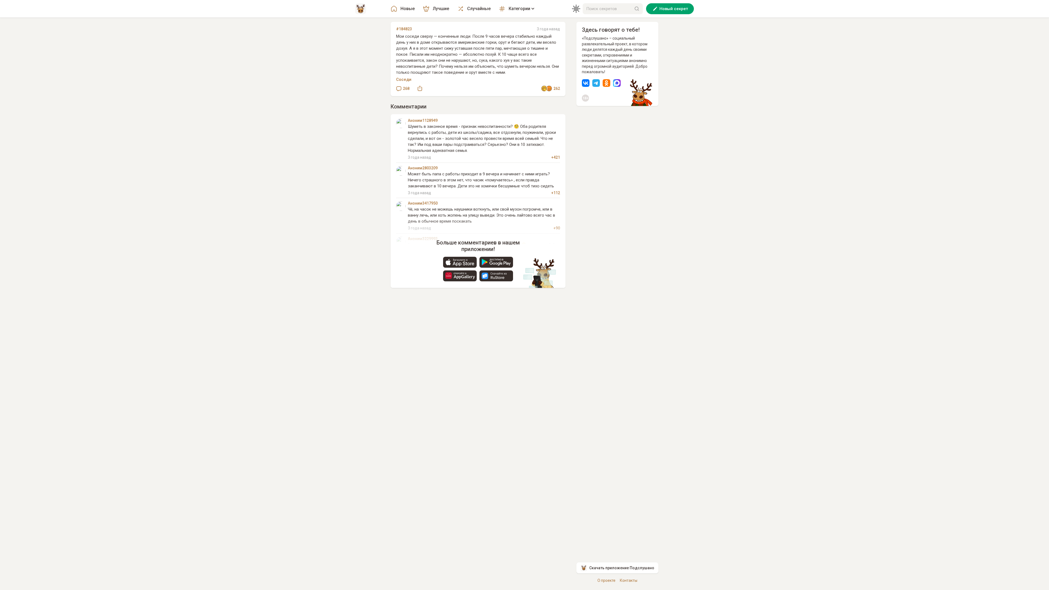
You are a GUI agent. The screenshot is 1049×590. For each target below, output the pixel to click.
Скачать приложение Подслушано (621, 568)
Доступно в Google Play (496, 262)
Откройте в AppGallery (460, 275)
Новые (407, 8)
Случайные (479, 8)
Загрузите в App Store (460, 262)
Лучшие (441, 8)
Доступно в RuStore (496, 275)
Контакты (628, 580)
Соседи (403, 79)
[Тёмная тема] (576, 8)
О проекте (606, 580)
